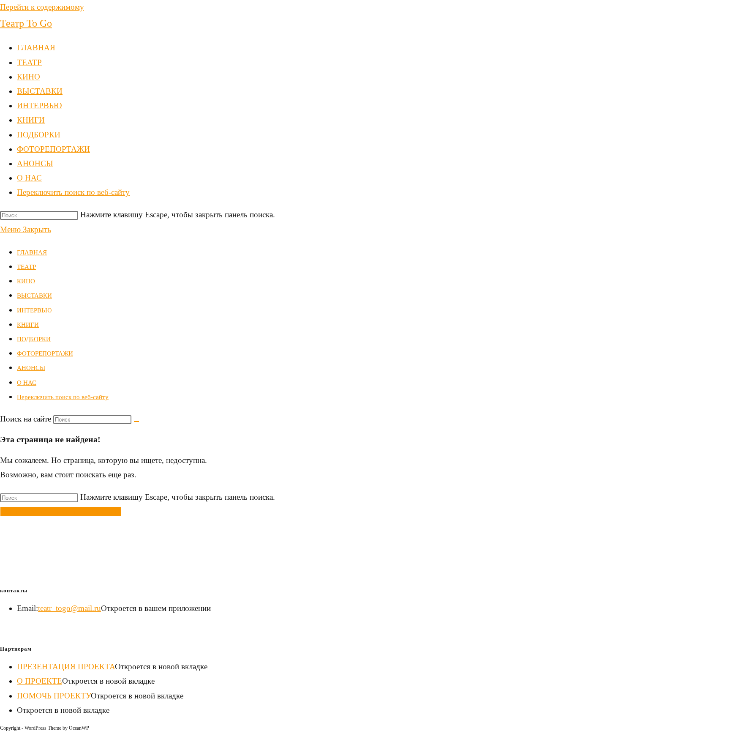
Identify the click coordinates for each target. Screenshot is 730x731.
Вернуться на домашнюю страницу (60, 511)
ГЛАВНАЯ (32, 252)
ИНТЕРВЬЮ (34, 310)
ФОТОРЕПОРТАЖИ (45, 353)
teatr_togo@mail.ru (69, 608)
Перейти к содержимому (42, 7)
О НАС (26, 382)
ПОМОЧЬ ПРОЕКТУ (54, 695)
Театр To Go (26, 23)
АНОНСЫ (31, 367)
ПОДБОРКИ (34, 339)
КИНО (26, 281)
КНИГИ (28, 324)
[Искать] (136, 421)
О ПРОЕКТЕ (39, 680)
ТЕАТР (26, 266)
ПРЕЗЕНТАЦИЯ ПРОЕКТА (66, 666)
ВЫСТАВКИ (34, 295)
